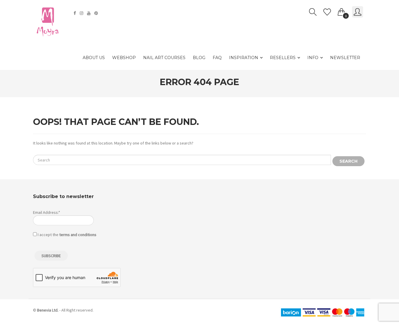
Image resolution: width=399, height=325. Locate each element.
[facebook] (75, 13)
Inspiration (243, 57)
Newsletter (345, 57)
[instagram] (82, 13)
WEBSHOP (124, 57)
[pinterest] (97, 13)
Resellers (283, 57)
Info (312, 57)
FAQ (217, 57)
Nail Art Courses (164, 57)
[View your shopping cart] (341, 10)
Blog (199, 57)
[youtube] (89, 13)
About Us (94, 57)
